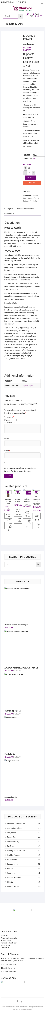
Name (7, 439)
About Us (4, 935)
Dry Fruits (11, 846)
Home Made (12, 860)
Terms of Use (5, 945)
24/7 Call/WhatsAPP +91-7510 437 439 (14, 2)
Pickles (10, 869)
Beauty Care (11, 837)
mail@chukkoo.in (9, 968)
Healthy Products (13, 855)
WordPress (28, 1010)
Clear (34, 159)
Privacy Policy (6, 940)
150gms (25, 386)
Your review (9, 423)
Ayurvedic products (14, 828)
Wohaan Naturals (13, 886)
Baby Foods (11, 833)
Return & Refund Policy (9, 943)
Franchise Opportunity (9, 938)
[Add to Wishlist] (25, 168)
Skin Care (11, 882)
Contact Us (5, 948)
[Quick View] (10, 520)
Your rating (9, 417)
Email (7, 451)
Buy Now (32, 183)
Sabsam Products (30, 201)
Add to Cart (30, 178)
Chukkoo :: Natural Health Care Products (15, 1007)
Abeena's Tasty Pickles (16, 824)
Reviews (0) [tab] (9, 213)
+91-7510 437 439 (9, 964)
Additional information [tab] (25, 209)
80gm (31, 386)
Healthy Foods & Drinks (16, 851)
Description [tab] (8, 209)
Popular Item (12, 873)
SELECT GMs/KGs (28, 157)
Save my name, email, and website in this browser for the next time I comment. (20, 469)
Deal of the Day (13, 842)
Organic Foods (33, 198)
